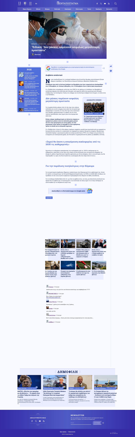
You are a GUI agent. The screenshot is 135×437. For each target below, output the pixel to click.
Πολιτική (57, 9)
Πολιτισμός (79, 9)
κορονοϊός (49, 197)
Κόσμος (47, 9)
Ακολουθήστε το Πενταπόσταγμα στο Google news (68, 191)
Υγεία (89, 9)
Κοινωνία (109, 9)
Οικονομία (68, 9)
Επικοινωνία (71, 432)
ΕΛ (36, 3)
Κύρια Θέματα (27, 9)
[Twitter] (101, 3)
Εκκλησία (99, 9)
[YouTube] (105, 3)
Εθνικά (38, 9)
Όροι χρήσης (63, 432)
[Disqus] (76, 303)
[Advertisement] (76, 220)
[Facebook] (97, 3)
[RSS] (109, 3)
